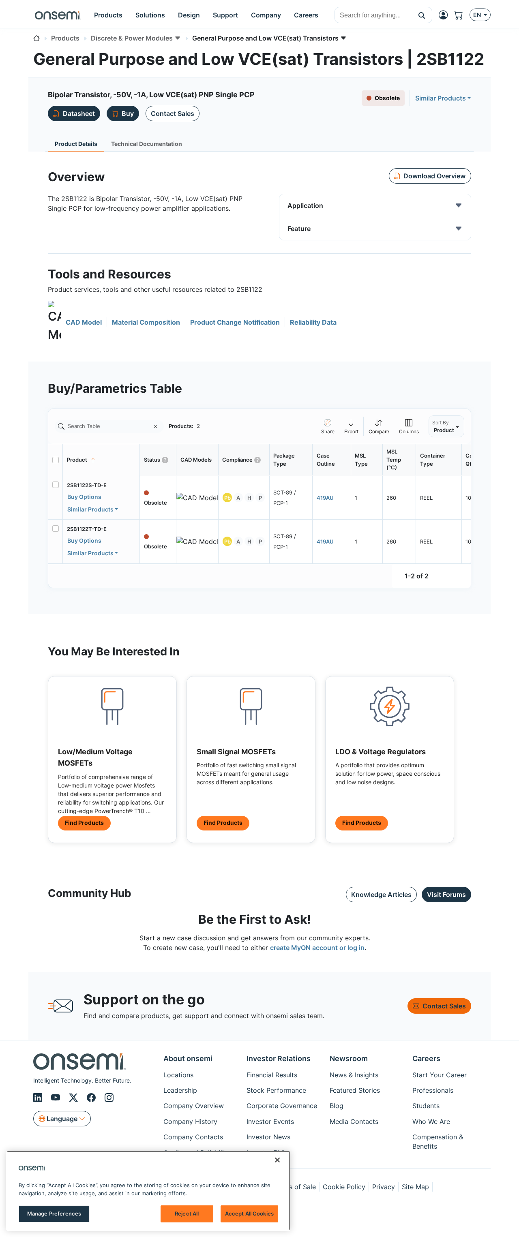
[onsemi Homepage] (58, 15)
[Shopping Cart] (462, 15)
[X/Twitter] (74, 1097)
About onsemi (187, 1058)
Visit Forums (446, 894)
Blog (336, 1106)
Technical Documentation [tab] (146, 143)
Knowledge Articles (381, 894)
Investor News (268, 1137)
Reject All (187, 1213)
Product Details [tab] (76, 143)
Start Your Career (439, 1075)
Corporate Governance (282, 1106)
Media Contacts (354, 1121)
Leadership (180, 1090)
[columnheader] (101, 460)
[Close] (277, 1160)
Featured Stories (355, 1090)
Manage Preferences (54, 1213)
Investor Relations (279, 1058)
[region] (148, 1191)
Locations (178, 1075)
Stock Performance (276, 1090)
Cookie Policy (344, 1187)
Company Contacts (193, 1137)
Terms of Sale (295, 1187)
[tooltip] (351, 426)
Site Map (415, 1187)
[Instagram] (109, 1097)
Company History (190, 1121)
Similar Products (440, 98)
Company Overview (193, 1106)
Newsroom (349, 1058)
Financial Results (272, 1075)
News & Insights (354, 1075)
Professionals (432, 1090)
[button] (422, 15)
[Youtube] (56, 1097)
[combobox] (373, 15)
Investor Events (270, 1121)
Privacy (383, 1187)
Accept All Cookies (249, 1213)
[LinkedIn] (39, 1097)
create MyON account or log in (317, 948)
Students (426, 1106)
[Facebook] (92, 1097)
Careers (426, 1058)
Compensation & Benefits (437, 1141)
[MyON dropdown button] (445, 15)
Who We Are (431, 1121)
